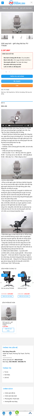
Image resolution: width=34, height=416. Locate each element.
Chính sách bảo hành (11, 396)
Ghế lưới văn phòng (26, 8)
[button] (17, 118)
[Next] (30, 23)
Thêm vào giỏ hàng (17, 76)
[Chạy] (3, 125)
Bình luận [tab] (4, 106)
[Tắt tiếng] (28, 125)
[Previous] (3, 23)
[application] (17, 118)
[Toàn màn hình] (31, 125)
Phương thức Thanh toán (12, 398)
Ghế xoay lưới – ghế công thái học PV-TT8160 (7, 324)
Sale (4, 415)
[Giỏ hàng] (31, 3)
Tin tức (6, 372)
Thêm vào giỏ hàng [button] (7, 296)
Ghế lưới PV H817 (22, 288)
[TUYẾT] (17, 413)
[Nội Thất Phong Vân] (17, 2)
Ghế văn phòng (14, 8)
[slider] (15, 125)
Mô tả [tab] (3, 102)
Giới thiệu (7, 374)
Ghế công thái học (10, 92)
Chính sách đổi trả (10, 393)
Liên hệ (6, 377)
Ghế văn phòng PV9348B (7, 288)
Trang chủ (5, 8)
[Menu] (2, 3)
